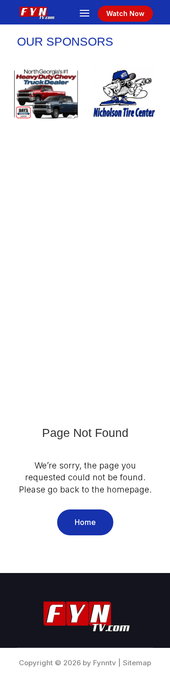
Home (85, 522)
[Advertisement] (85, 238)
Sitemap (137, 662)
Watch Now (125, 13)
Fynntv (104, 662)
